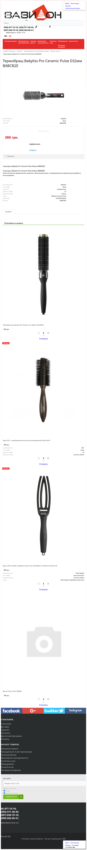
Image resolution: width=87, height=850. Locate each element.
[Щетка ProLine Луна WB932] (43, 641)
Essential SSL (6, 836)
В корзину (43, 338)
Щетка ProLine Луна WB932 (12, 691)
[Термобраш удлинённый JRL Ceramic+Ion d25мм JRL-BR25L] (43, 274)
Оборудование (7, 764)
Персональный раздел (72, 8)
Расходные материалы (11, 770)
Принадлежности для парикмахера (16, 752)
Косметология (7, 767)
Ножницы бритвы (9, 755)
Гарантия (5, 730)
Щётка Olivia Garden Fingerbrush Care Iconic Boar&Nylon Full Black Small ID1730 (30, 566)
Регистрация (75, 3)
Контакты (5, 739)
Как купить (5, 733)
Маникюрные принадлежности (14, 758)
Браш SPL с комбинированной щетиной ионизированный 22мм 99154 (26, 440)
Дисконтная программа (11, 736)
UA (10, 36)
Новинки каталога (12, 793)
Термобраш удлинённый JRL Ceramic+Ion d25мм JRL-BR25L (23, 325)
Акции (8, 791)
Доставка (5, 727)
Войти (67, 3)
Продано (32, 150)
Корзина (68, 6)
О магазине (6, 724)
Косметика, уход (8, 761)
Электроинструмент (9, 748)
